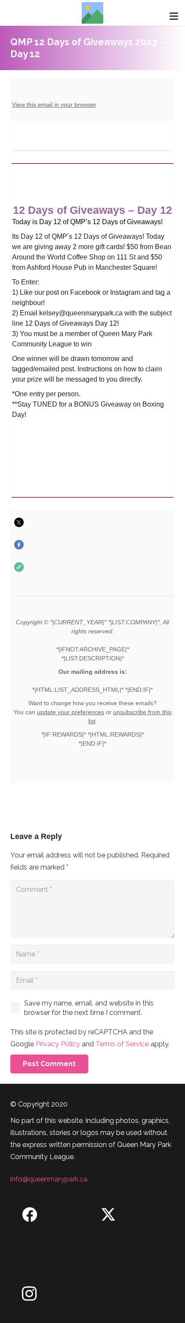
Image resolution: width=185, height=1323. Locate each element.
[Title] (92, 13)
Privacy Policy (58, 1044)
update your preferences (70, 712)
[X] (108, 1215)
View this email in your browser (54, 104)
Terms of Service (122, 1044)
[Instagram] (29, 1294)
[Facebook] (29, 1215)
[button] (174, 16)
